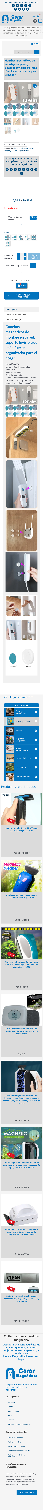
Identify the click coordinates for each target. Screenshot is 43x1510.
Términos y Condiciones (16, 1446)
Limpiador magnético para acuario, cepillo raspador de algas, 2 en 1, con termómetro (21, 1031)
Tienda (5, 27)
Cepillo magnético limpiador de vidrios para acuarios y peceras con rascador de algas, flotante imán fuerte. (21, 1165)
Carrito (10, 1407)
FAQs (10, 1415)
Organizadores (32, 27)
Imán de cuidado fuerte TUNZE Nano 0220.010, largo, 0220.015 (21, 829)
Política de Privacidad (15, 1438)
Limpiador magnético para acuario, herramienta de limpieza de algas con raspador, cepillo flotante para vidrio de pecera (21, 1099)
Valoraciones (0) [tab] (14, 319)
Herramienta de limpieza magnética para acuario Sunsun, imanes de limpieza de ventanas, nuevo (21, 1232)
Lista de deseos (13, 1411)
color (6, 232)
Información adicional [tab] (17, 314)
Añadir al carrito (34, 256)
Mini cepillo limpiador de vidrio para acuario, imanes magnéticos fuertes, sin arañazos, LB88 (21, 964)
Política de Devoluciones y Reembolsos (17, 1455)
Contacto (11, 1420)
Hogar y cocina (17, 27)
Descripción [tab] (12, 309)
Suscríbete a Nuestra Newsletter (19, 1424)
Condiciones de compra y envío (19, 1451)
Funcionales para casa (23, 148)
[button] (13, 5)
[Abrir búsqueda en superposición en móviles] (26, 52)
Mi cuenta (11, 1402)
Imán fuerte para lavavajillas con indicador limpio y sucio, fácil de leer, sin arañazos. (21, 1299)
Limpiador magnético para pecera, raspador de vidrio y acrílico (21, 896)
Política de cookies (14, 1442)
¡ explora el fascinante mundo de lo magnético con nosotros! (21, 1387)
